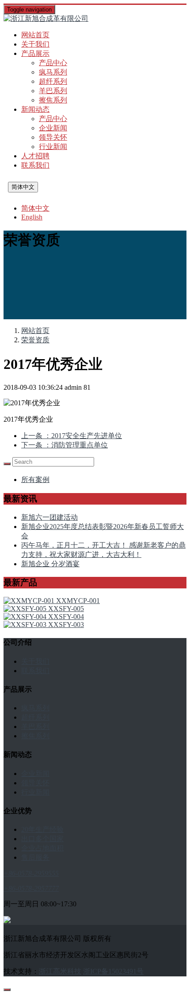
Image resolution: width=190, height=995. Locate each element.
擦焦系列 (53, 100)
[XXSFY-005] (26, 608)
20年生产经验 (42, 829)
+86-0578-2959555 (31, 873)
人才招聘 (35, 156)
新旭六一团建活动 (49, 517)
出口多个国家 (42, 838)
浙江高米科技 (60, 971)
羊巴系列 (53, 90)
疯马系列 (53, 72)
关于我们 (35, 44)
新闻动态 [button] (35, 109)
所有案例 (35, 479)
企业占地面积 (42, 848)
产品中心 (53, 63)
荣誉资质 (35, 340)
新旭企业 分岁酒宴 (50, 564)
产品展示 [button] (35, 53)
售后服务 (35, 857)
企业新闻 (53, 128)
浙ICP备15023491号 (113, 971)
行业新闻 (53, 146)
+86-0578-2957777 (31, 888)
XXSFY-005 (66, 608)
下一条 (64, 445)
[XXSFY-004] (26, 616)
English (31, 217)
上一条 (71, 435)
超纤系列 (53, 81)
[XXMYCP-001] (30, 600)
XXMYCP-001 (78, 600)
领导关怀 (53, 137)
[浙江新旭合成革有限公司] (95, 19)
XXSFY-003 (66, 624)
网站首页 (35, 35)
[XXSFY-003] (26, 624)
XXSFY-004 (66, 616)
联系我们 (35, 165)
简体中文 (22, 187)
